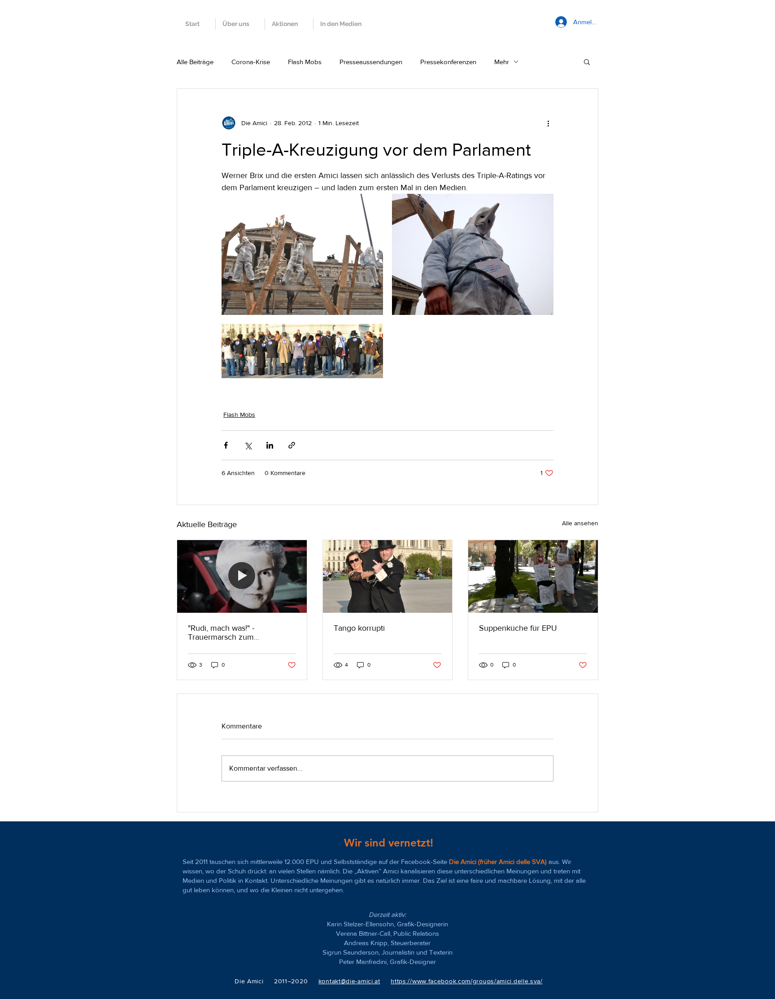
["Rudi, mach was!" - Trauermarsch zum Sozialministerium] (242, 576)
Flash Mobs (305, 61)
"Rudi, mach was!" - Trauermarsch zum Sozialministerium (221, 632)
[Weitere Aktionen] (548, 123)
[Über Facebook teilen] (226, 445)
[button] (587, 61)
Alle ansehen (580, 523)
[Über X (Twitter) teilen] (248, 445)
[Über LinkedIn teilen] (270, 445)
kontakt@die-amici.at (349, 981)
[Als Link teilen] (291, 445)
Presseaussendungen (371, 61)
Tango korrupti (359, 628)
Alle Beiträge (195, 61)
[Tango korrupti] (388, 576)
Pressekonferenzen (448, 61)
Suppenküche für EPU (518, 628)
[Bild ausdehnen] (302, 254)
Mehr (501, 61)
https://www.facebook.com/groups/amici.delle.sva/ (467, 981)
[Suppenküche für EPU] (533, 576)
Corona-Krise (250, 61)
